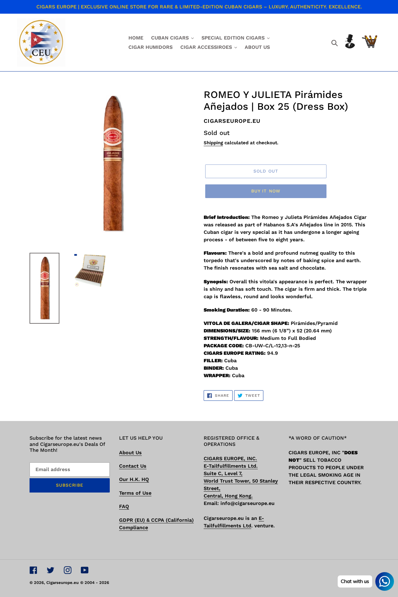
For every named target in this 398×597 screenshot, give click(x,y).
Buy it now (265, 190)
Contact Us (132, 466)
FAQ (124, 506)
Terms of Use (135, 493)
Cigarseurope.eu (62, 582)
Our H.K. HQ (134, 479)
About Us (130, 453)
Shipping (213, 143)
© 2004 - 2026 (94, 582)
